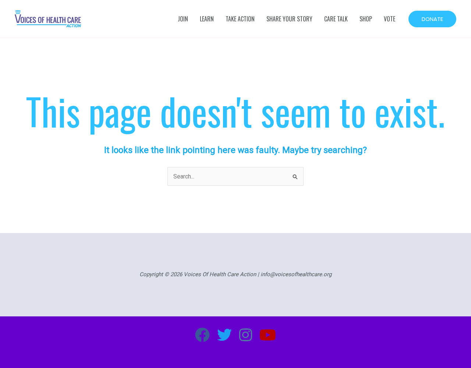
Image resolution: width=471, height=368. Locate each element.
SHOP (366, 18)
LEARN (207, 18)
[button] (432, 19)
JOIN (183, 18)
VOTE (389, 18)
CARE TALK (336, 18)
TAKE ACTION (240, 18)
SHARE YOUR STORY (289, 18)
